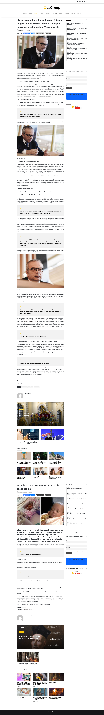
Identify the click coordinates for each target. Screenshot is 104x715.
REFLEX (30, 13)
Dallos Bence (21, 30)
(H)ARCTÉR (25, 13)
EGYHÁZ (41, 13)
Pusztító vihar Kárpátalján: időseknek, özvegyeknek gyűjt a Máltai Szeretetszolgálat (55, 462)
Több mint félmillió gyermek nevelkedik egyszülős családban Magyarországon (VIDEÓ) (39, 462)
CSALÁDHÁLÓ (48, 13)
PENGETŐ (55, 13)
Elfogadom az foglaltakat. (77, 85)
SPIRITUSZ (72, 13)
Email (67, 75)
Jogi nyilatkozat (79, 711)
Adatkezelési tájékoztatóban (77, 85)
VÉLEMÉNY (36, 13)
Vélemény (21, 409)
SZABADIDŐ (66, 13)
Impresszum (59, 711)
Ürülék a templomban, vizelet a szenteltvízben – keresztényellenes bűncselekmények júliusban (24, 462)
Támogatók (85, 711)
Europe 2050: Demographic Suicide (30, 321)
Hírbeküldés (64, 711)
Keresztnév (68, 82)
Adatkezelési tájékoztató (71, 711)
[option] (40, 414)
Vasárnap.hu (34, 711)
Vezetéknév (68, 78)
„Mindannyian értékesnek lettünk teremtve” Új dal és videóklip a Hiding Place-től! (55, 477)
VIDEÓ (78, 13)
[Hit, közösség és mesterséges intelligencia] (40, 471)
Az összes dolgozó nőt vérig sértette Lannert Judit (30, 414)
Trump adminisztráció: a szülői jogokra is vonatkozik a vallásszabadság (23, 477)
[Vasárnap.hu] (52, 8)
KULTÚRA (60, 13)
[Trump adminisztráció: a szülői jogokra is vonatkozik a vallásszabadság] (24, 471)
